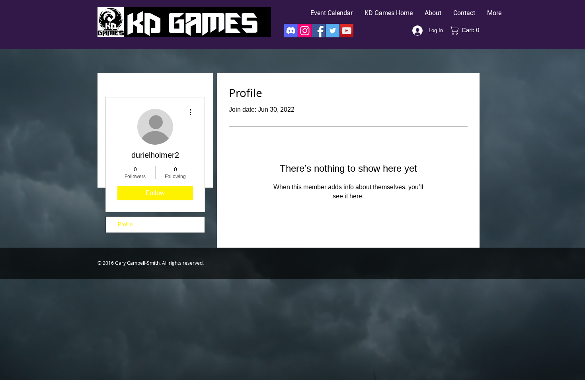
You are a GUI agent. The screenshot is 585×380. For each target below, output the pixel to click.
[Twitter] (332, 30)
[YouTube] (346, 30)
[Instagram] (305, 30)
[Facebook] (319, 30)
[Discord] (291, 30)
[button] (467, 30)
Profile (125, 224)
